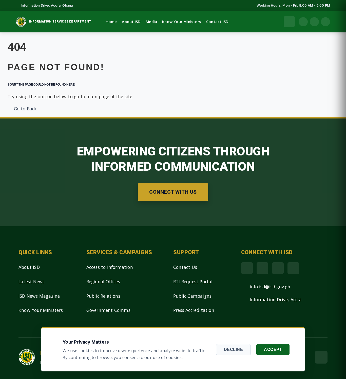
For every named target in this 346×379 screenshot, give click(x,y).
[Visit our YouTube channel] (325, 21)
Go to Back (23, 109)
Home (111, 21)
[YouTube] (278, 268)
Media (151, 21)
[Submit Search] (289, 21)
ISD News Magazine (39, 296)
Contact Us (185, 267)
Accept (273, 349)
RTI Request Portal (193, 281)
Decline (233, 349)
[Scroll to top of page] (321, 357)
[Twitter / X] (262, 268)
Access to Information (109, 267)
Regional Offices (103, 281)
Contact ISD (217, 21)
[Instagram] (293, 268)
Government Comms (108, 310)
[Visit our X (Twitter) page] (314, 21)
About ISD (131, 21)
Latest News (31, 281)
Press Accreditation (193, 310)
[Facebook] (247, 268)
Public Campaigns (192, 296)
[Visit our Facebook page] (303, 21)
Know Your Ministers (181, 21)
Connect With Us (173, 192)
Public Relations (103, 296)
